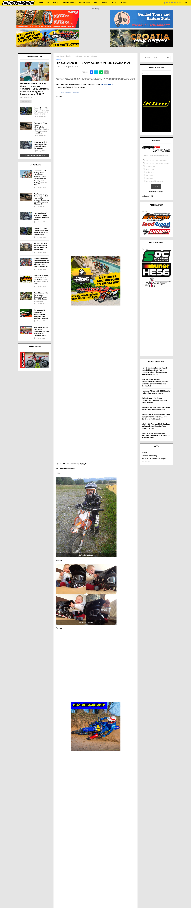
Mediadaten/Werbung (149, 456)
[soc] (156, 262)
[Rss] (178, 3)
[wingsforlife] (156, 287)
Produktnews (150, 166)
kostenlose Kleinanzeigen (154, 181)
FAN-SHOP (123, 3)
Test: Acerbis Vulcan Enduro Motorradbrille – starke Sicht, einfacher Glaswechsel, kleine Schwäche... (41, 128)
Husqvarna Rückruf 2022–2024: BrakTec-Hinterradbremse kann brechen (41, 145)
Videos (104, 3)
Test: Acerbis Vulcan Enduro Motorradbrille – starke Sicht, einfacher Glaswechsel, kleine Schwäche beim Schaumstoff (41, 199)
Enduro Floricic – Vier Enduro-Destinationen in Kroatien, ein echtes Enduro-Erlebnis (41, 111)
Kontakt (144, 452)
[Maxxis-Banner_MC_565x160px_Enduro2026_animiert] (47, 11)
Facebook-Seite (107, 84)
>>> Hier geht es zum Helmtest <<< (69, 92)
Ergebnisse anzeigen (156, 191)
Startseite (59, 56)
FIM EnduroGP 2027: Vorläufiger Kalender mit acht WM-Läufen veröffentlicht (40, 247)
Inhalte (55, 3)
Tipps (95, 3)
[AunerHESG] (156, 276)
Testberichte (149, 172)
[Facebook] (165, 3)
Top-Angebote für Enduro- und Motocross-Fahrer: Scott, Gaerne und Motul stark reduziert (41, 314)
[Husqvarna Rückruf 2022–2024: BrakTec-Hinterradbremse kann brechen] (26, 145)
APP (48, 3)
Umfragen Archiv (147, 196)
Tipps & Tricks (150, 169)
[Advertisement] (156, 321)
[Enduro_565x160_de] (47, 31)
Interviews (149, 175)
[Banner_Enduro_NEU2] (141, 11)
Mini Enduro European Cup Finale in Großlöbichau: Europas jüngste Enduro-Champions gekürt (41, 331)
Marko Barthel (62, 67)
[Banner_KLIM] (156, 132)
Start (41, 3)
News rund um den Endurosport (156, 160)
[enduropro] (156, 234)
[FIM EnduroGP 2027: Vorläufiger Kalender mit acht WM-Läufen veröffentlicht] (26, 247)
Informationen (68, 3)
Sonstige (58, 59)
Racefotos (149, 178)
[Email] (175, 3)
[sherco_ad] (95, 726)
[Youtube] (172, 3)
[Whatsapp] (180, 3)
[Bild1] (141, 31)
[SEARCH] (168, 58)
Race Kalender (84, 3)
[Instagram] (170, 3)
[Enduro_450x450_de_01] (95, 281)
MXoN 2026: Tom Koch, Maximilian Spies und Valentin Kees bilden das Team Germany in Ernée (41, 280)
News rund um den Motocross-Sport (157, 163)
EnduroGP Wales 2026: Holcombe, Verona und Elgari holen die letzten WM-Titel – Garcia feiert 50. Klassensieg (41, 263)
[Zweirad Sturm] (156, 220)
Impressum (146, 462)
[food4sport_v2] (156, 228)
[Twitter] (167, 3)
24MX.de (113, 3)
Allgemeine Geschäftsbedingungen (154, 459)
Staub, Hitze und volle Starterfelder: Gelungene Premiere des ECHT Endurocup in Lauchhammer (41, 297)
